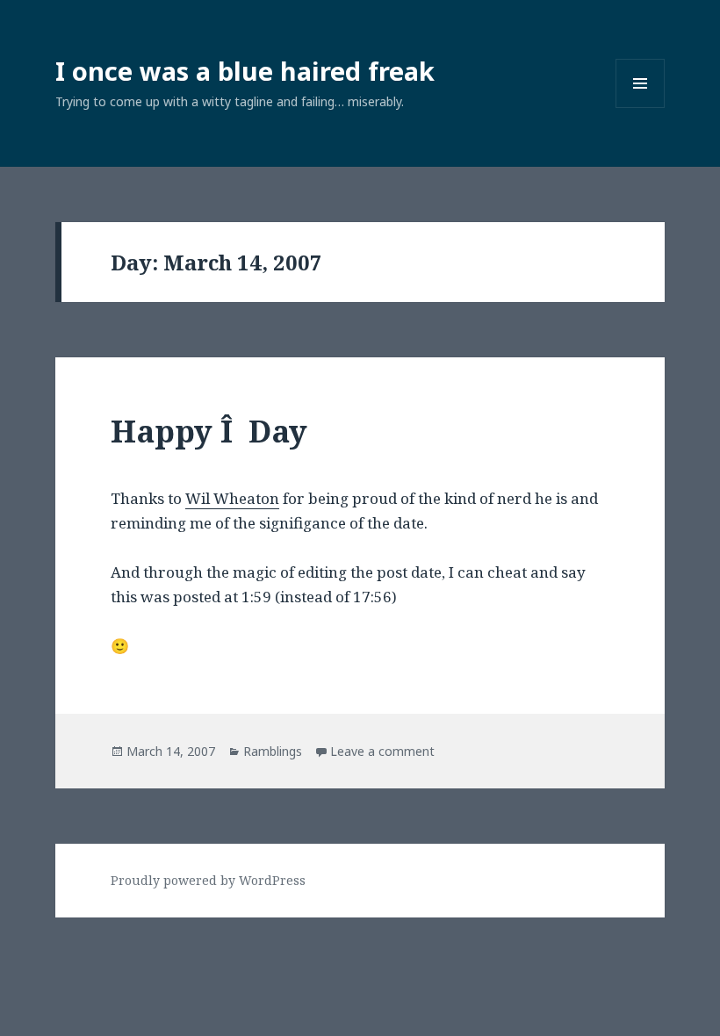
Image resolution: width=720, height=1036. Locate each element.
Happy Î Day (209, 430)
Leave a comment (382, 751)
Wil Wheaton (232, 498)
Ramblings (272, 751)
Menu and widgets (640, 107)
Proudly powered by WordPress (208, 880)
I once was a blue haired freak (245, 71)
